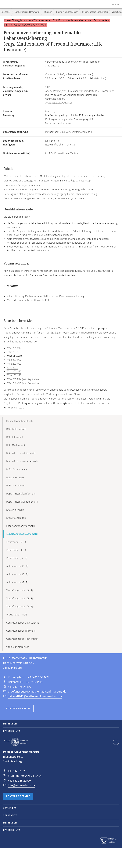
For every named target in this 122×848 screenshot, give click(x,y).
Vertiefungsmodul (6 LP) (19, 598)
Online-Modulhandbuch (67, 12)
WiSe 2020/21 (14, 364)
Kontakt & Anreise (18, 708)
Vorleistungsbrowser (17, 647)
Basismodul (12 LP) (16, 558)
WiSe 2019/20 (14, 360)
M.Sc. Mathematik (16, 485)
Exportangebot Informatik (20, 526)
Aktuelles (10, 808)
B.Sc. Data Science (16, 429)
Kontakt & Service (18, 796)
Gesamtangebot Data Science (22, 623)
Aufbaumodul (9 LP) (17, 582)
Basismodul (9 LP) (16, 550)
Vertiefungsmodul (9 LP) (19, 606)
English (116, 4)
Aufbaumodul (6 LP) (17, 574)
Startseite (5, 12)
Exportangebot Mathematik (95, 12)
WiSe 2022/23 (14, 375)
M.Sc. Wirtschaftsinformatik (21, 494)
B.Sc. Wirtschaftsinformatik (21, 453)
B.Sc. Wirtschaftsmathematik (22, 461)
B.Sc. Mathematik (15, 445)
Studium (48, 12)
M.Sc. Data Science (16, 469)
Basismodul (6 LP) (16, 542)
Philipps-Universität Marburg (16, 742)
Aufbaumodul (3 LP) (17, 566)
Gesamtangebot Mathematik (22, 639)
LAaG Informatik (15, 510)
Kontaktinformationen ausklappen (116, 742)
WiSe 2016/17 (14, 348)
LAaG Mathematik (16, 518)
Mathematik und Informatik (27, 12)
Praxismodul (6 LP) (16, 615)
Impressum (10, 723)
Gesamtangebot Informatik (21, 631)
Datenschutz (11, 731)
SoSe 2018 (12, 352)
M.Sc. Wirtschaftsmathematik (76, 132)
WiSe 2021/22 (14, 371)
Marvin (77, 394)
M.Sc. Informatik (15, 477)
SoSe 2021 (12, 367)
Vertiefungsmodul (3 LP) (19, 590)
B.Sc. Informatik (15, 437)
